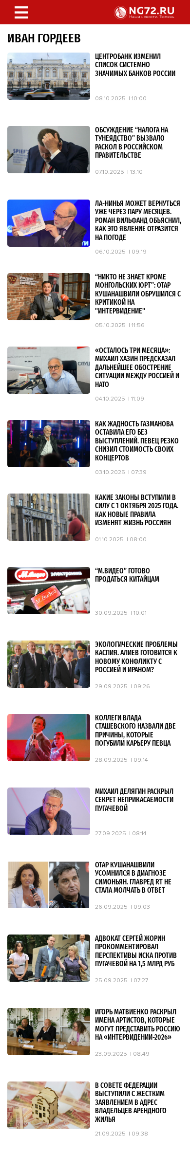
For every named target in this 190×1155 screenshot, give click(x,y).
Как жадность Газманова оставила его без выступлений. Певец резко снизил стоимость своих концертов (137, 441)
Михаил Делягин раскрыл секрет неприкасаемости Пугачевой (134, 800)
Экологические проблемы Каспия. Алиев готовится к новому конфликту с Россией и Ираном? (136, 658)
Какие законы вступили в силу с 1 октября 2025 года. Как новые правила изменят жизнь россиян (136, 511)
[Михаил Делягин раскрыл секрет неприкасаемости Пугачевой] (48, 832)
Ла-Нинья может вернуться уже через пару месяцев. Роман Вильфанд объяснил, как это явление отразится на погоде (138, 221)
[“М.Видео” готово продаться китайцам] (48, 611)
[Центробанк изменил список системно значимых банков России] (48, 97)
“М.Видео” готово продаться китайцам (127, 575)
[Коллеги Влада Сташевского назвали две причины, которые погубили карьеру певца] (48, 758)
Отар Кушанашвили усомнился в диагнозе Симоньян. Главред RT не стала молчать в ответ (133, 878)
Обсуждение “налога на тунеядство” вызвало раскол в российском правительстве (131, 143)
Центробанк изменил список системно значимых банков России (135, 65)
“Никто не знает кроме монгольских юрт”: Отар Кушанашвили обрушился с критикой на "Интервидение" (138, 294)
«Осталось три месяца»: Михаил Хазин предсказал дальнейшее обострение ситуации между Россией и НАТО (137, 368)
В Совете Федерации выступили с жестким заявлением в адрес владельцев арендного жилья (131, 1103)
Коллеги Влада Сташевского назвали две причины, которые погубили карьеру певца (135, 731)
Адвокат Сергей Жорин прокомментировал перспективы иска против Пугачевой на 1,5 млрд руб (136, 952)
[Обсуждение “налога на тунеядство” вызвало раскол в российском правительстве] (48, 170)
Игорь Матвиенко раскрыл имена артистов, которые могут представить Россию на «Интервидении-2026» (137, 1025)
